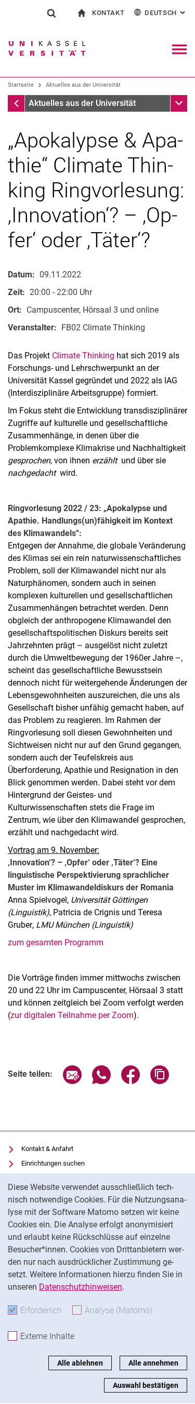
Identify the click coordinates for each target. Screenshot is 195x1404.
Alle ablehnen (80, 1363)
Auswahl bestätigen (145, 1385)
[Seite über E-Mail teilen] (72, 1081)
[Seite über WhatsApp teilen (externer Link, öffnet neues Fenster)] (101, 1081)
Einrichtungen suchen (53, 1163)
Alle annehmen (153, 1363)
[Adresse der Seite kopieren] (159, 1081)
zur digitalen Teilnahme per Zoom (72, 1015)
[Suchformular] (51, 13)
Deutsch (166, 13)
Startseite (21, 85)
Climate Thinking (84, 355)
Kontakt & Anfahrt (47, 1149)
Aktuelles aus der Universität (83, 85)
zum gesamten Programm (55, 942)
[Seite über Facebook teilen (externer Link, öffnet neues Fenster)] (130, 1081)
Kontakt (108, 13)
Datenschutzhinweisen (80, 1287)
